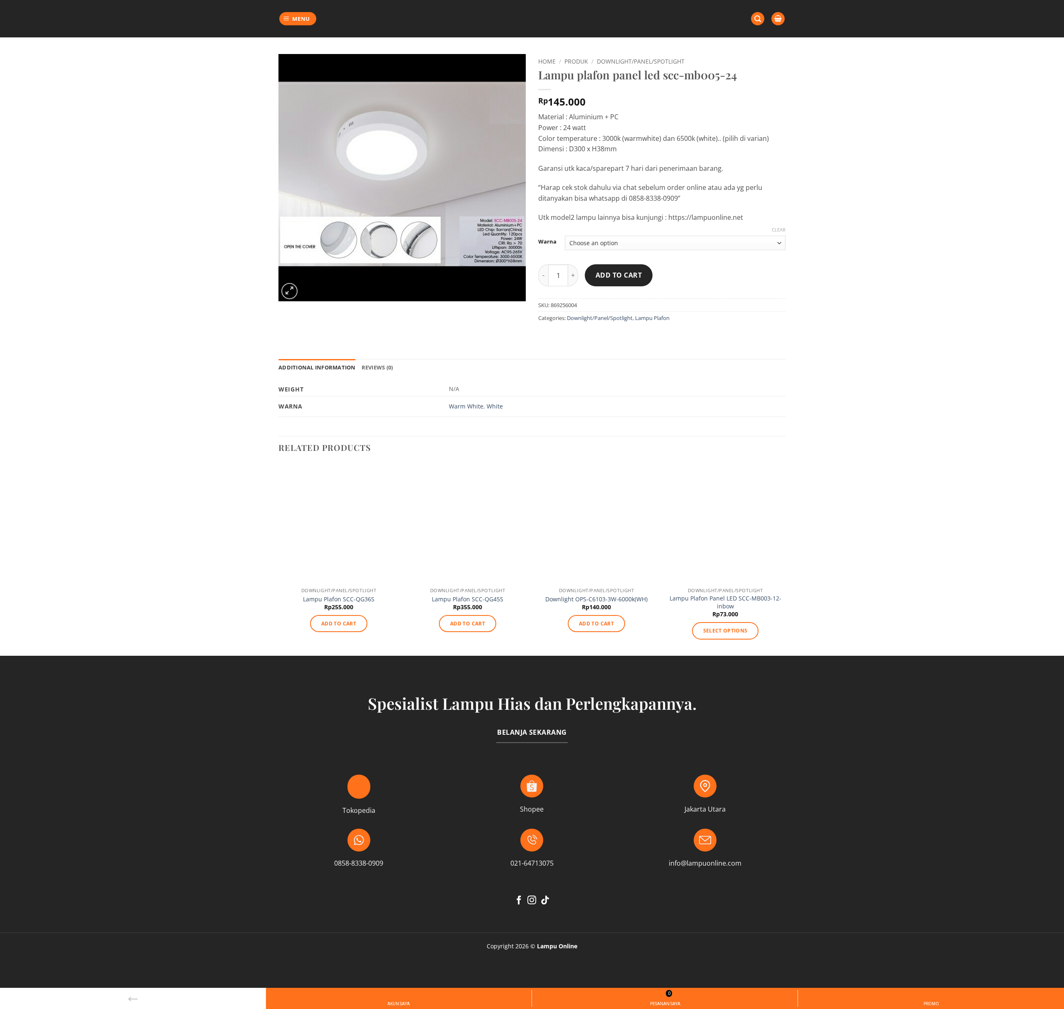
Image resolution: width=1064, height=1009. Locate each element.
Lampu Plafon (652, 318)
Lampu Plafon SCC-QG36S (338, 599)
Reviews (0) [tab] (377, 367)
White (495, 406)
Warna (547, 242)
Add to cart (619, 275)
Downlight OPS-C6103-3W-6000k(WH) (596, 599)
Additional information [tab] (317, 367)
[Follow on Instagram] (531, 901)
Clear (779, 230)
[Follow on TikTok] (545, 901)
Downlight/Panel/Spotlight (641, 61)
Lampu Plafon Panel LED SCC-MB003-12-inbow (725, 602)
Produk (576, 61)
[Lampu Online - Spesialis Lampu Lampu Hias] (532, 18)
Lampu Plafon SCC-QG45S (467, 599)
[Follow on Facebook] (519, 901)
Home (547, 61)
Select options (725, 631)
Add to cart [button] (338, 623)
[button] (298, 19)
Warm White (466, 406)
